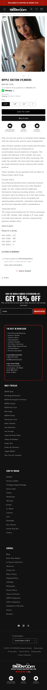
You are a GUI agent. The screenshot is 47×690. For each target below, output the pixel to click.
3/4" (24, 104)
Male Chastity (10, 423)
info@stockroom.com (14, 359)
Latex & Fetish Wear (13, 435)
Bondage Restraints (12, 396)
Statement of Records (15, 606)
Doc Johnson (11, 525)
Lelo (8, 517)
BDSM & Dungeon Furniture (15, 400)
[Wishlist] (36, 9)
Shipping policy (36, 651)
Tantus (9, 493)
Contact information (24, 655)
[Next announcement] (42, 2)
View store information (13, 265)
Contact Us (10, 570)
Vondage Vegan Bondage (16, 485)
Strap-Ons (9, 443)
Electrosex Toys (11, 419)
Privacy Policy (11, 590)
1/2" (5, 104)
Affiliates (10, 582)
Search (9, 610)
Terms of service (24, 651)
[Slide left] (18, 75)
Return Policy (11, 574)
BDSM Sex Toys (11, 407)
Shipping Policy (12, 578)
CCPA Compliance (13, 602)
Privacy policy (12, 651)
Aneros (9, 533)
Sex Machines (10, 427)
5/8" (15, 104)
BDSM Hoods (10, 415)
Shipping (4, 96)
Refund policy (38, 648)
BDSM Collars (10, 403)
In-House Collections (14, 562)
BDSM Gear (9, 391)
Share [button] (6, 278)
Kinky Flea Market (13, 558)
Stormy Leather (12, 481)
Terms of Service (13, 594)
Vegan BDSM (10, 451)
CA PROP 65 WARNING (10, 252)
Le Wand (9, 509)
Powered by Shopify (26, 648)
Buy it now (23, 118)
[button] (4, 9)
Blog (8, 554)
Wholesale (10, 586)
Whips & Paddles (11, 439)
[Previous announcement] (4, 2)
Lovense (9, 513)
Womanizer (10, 497)
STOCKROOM (14, 648)
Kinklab (9, 477)
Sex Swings (9, 431)
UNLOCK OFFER (39, 311)
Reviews (9, 614)
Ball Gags (8, 411)
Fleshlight (10, 521)
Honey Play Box (12, 529)
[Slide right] (28, 75)
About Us (10, 566)
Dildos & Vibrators (12, 447)
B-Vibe (9, 505)
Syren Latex (11, 489)
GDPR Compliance (13, 598)
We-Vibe (9, 501)
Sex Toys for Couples (13, 455)
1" (32, 104)
